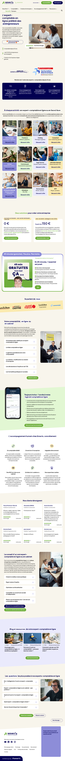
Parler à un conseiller (26, 715)
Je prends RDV (46, 2)
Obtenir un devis (39, 715)
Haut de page (56, 720)
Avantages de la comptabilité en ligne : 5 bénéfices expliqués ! (12, 649)
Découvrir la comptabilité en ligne (15, 606)
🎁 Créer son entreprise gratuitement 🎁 (12, 42)
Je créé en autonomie (11, 238)
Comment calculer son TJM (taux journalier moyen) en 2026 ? (50, 649)
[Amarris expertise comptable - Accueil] (10, 733)
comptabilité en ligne (20, 560)
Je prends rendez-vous (43, 238)
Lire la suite (18, 518)
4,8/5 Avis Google (35, 46)
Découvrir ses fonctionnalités (34, 425)
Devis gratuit (57, 2)
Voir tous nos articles (32, 657)
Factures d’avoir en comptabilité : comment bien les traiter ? (31, 649)
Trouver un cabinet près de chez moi (15, 609)
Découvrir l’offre (9, 142)
